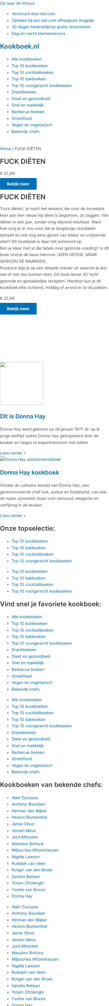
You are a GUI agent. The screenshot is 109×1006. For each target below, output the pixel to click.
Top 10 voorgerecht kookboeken (42, 85)
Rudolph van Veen (28, 863)
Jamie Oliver (23, 824)
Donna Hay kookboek (29, 472)
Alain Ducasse (25, 797)
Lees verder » (13, 453)
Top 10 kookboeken (30, 65)
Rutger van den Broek (32, 870)
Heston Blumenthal (29, 817)
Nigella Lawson (26, 856)
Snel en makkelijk (28, 105)
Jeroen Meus (24, 830)
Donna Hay (22, 896)
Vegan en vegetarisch (32, 124)
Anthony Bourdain (28, 804)
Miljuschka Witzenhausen (35, 850)
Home (5, 148)
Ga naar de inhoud (17, 3)
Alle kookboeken (27, 59)
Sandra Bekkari (26, 876)
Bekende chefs (26, 131)
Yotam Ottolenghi (28, 883)
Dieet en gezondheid (31, 98)
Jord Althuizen (25, 837)
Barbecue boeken (28, 111)
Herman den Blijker (29, 810)
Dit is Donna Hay (23, 416)
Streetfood (22, 118)
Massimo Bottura (27, 843)
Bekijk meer (18, 184)
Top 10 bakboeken (29, 79)
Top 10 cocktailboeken (32, 72)
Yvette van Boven (28, 889)
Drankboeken (24, 92)
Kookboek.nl (19, 46)
